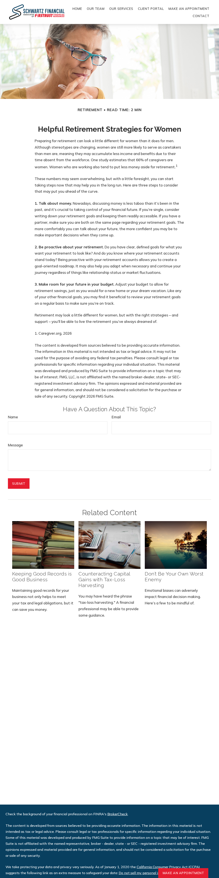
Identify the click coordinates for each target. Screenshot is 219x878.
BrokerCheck (117, 814)
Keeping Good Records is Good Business (42, 576)
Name (13, 417)
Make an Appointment (183, 873)
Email (116, 417)
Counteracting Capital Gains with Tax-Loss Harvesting (104, 579)
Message (15, 445)
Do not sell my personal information (147, 873)
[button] (77, 8)
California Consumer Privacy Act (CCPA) (168, 867)
